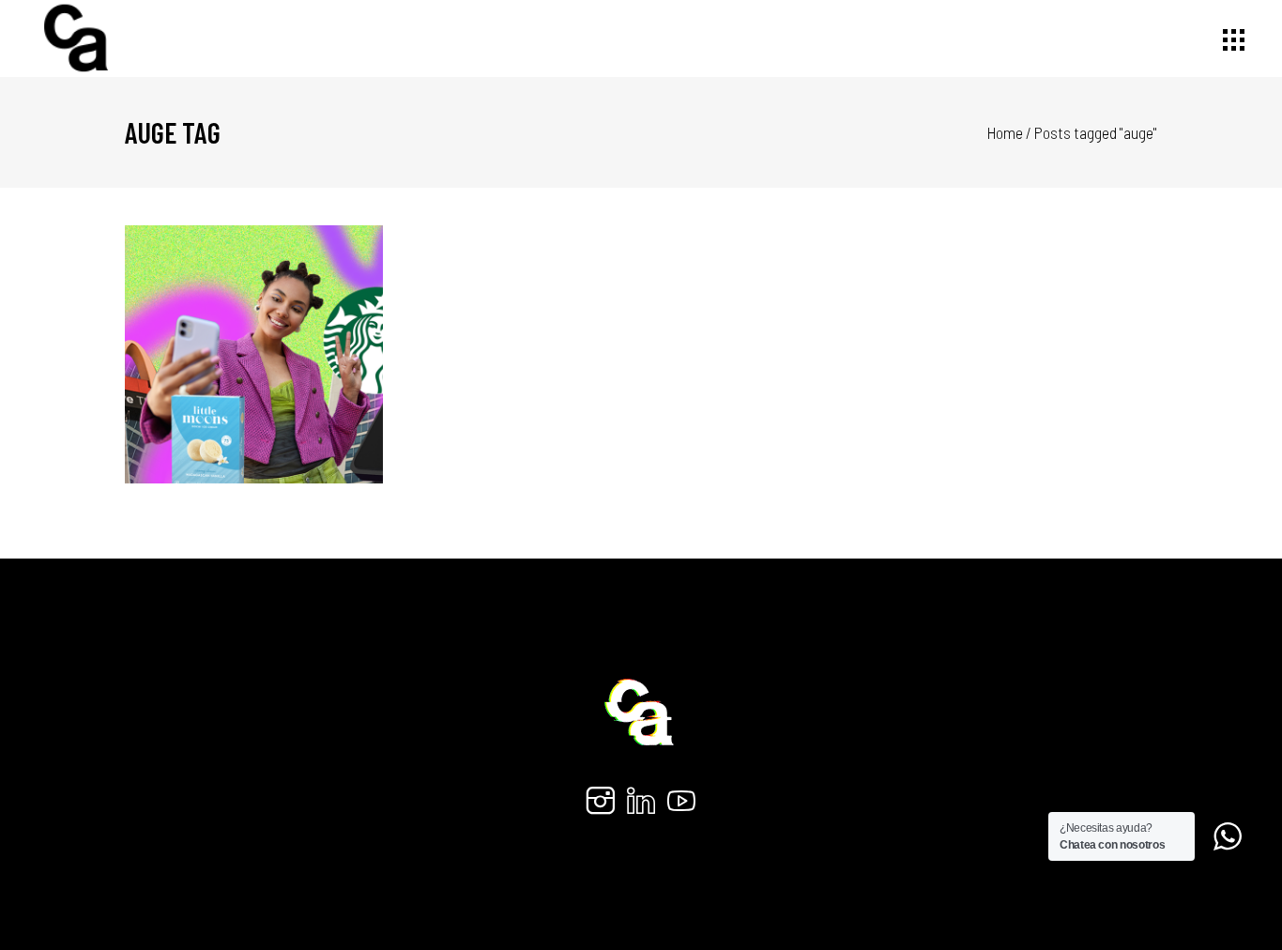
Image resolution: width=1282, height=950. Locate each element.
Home (1005, 132)
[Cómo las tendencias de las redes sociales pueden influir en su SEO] (254, 355)
